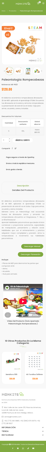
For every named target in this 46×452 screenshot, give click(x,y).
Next (42, 71)
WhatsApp (23, 448)
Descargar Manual (32, 246)
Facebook (13, 448)
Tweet (16, 148)
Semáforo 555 (11, 374)
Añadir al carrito (23, 140)
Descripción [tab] (23, 185)
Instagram (18, 448)
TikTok (28, 448)
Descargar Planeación (30, 254)
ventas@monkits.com (12, 417)
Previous (4, 71)
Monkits (17, 444)
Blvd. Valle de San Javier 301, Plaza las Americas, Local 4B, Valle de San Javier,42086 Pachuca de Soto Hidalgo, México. (21, 410)
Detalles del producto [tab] (23, 190)
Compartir (12, 148)
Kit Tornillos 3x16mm (34, 374)
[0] (38, 3)
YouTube (33, 448)
